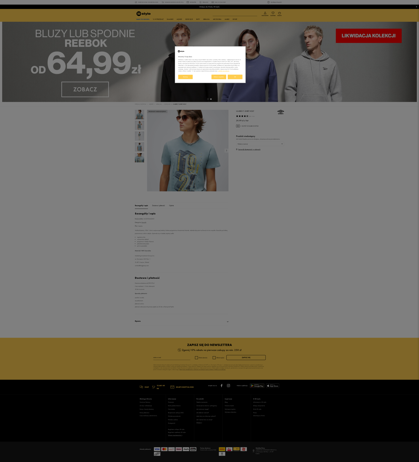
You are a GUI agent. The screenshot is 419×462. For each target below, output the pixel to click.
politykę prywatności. (223, 71)
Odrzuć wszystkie (219, 77)
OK (235, 77)
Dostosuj (185, 77)
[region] (210, 64)
